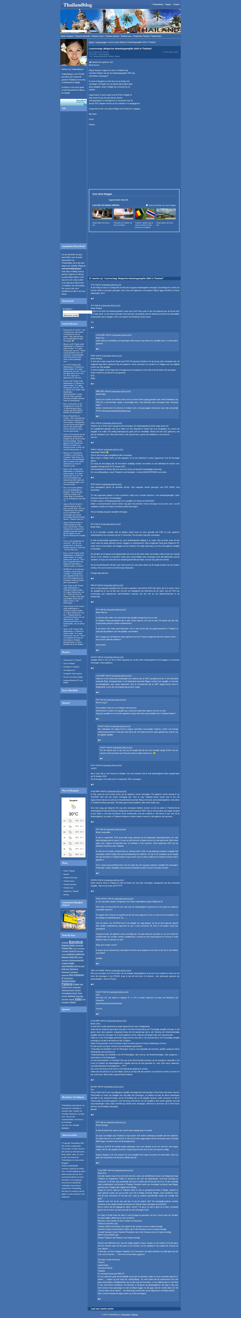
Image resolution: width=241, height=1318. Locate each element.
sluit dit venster (85, 162)
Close (180, 135)
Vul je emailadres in (73, 155)
